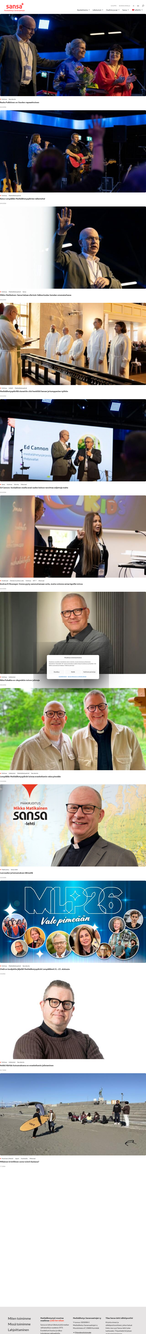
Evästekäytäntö (63, 676)
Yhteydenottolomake (83, 1332)
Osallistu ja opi (112, 10)
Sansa (124, 10)
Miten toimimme (19, 1318)
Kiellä (73, 672)
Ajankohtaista (82, 10)
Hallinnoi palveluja (89, 672)
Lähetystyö (97, 10)
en (138, 6)
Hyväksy (56, 672)
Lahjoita (137, 10)
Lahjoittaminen (18, 1329)
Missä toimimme (19, 1324)
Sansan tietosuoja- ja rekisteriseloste (77, 676)
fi (133, 6)
